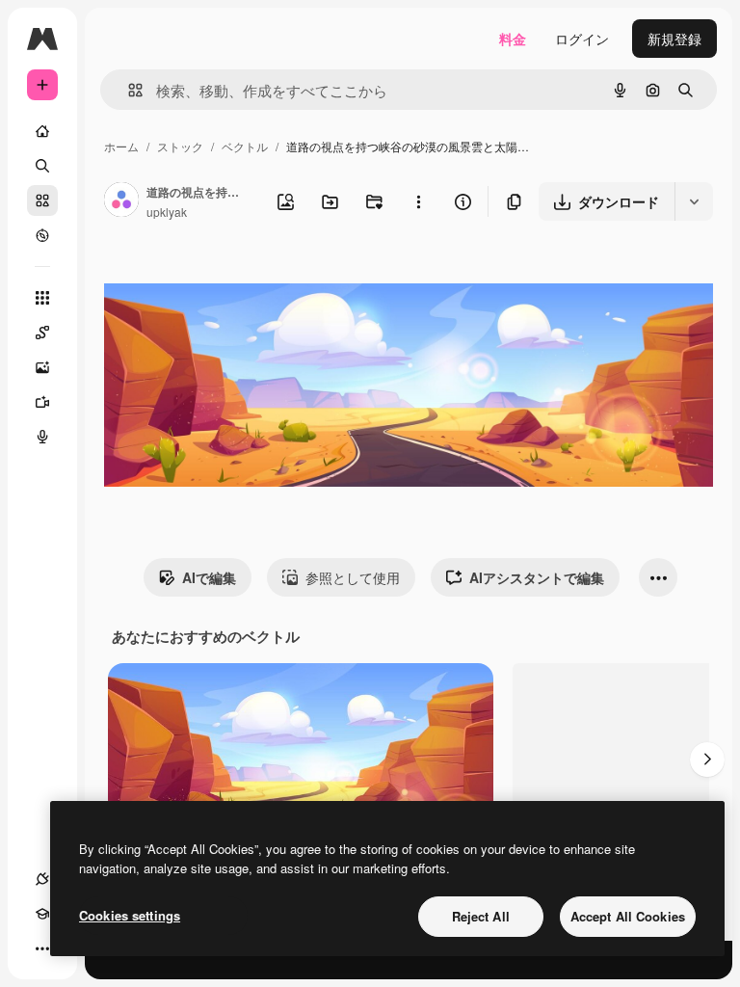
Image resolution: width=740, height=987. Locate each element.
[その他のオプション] (418, 201)
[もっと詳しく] (42, 235)
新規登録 (674, 38)
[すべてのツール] (42, 297)
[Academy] (42, 913)
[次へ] (707, 759)
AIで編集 (209, 577)
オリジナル (236, 277)
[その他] (42, 948)
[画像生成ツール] (42, 367)
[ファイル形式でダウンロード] (693, 201)
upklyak (166, 211)
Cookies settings (129, 915)
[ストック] (42, 200)
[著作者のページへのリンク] (121, 201)
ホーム (121, 146)
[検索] (42, 165)
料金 (512, 38)
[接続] (42, 879)
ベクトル (245, 146)
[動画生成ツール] (42, 402)
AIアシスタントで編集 (536, 577)
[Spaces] (42, 332)
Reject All (481, 916)
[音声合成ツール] (42, 436)
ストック (180, 146)
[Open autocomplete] (127, 90)
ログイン (582, 38)
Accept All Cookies (627, 916)
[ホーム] (42, 131)
